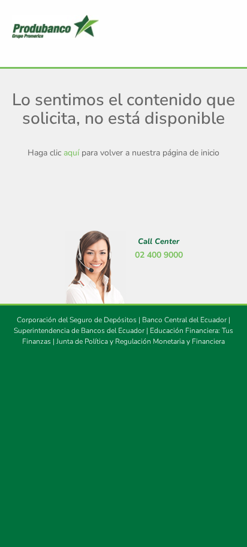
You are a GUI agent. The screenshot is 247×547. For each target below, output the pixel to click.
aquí (71, 152)
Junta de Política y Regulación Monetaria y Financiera (140, 341)
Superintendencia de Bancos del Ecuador (79, 330)
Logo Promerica (55, 27)
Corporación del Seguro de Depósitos (77, 320)
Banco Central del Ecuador (184, 320)
